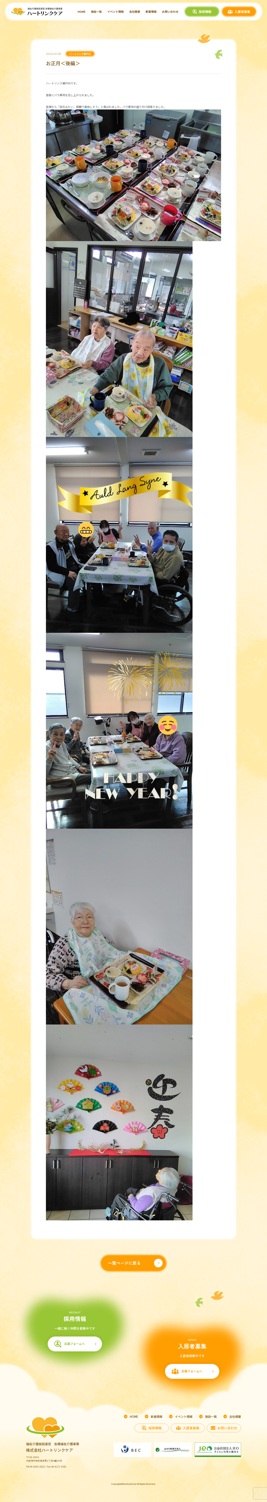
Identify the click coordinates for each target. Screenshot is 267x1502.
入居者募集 (242, 11)
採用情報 (205, 11)
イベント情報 (115, 12)
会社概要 (134, 12)
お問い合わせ (170, 12)
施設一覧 (96, 12)
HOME (81, 12)
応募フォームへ (74, 1344)
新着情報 (151, 12)
